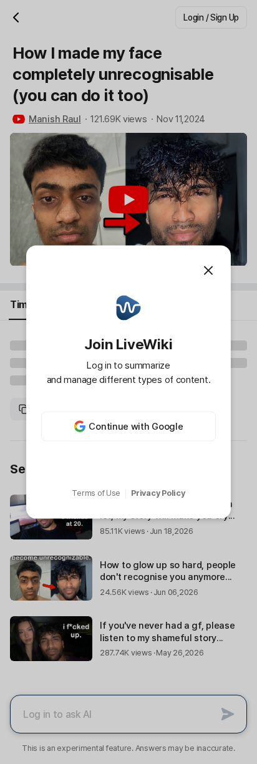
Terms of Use (96, 493)
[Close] (208, 270)
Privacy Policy (158, 493)
